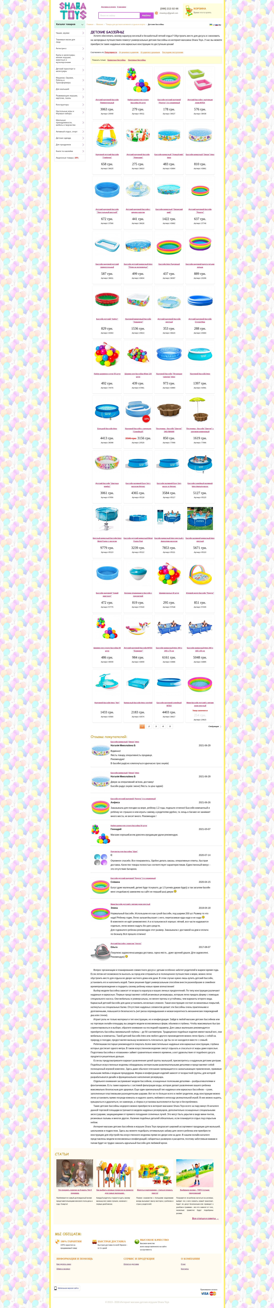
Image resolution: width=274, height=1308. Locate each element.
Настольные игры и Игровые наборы (65, 112)
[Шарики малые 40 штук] (169, 573)
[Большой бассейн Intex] (107, 409)
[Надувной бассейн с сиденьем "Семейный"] (138, 408)
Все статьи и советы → (205, 1218)
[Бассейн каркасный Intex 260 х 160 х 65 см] (200, 628)
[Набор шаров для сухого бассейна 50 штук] (138, 80)
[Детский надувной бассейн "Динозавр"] (138, 135)
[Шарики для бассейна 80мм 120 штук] (138, 354)
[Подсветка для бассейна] (101, 869)
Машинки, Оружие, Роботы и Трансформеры (65, 80)
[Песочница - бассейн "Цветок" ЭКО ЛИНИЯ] (169, 409)
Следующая (213, 726)
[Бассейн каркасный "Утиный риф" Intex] (169, 135)
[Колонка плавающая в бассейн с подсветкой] (138, 573)
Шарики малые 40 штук (169, 593)
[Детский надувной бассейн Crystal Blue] (200, 299)
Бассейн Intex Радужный (169, 264)
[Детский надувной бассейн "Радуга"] (200, 189)
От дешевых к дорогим (128, 52)
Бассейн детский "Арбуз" (107, 319)
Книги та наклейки (64, 151)
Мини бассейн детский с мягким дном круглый (130, 904)
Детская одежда (63, 138)
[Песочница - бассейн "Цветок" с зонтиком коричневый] (200, 409)
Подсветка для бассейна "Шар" (124, 852)
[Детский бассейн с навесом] (101, 961)
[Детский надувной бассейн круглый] (169, 299)
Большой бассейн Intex (107, 429)
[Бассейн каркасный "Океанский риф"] (169, 189)
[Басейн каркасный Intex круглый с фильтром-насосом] (169, 518)
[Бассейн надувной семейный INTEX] (169, 683)
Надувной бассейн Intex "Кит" (107, 703)
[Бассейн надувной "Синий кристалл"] (107, 572)
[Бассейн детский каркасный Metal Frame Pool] (138, 518)
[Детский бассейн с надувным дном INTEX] (200, 80)
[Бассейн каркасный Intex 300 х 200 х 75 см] (169, 628)
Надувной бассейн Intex (200, 374)
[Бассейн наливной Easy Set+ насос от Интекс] (169, 463)
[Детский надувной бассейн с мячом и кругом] (138, 189)
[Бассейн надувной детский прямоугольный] (107, 244)
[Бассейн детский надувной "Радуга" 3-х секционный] (169, 80)
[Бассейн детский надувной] (101, 816)
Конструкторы (62, 104)
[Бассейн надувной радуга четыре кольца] (200, 243)
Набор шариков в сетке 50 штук (107, 374)
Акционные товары (67, 158)
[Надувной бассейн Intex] (200, 354)
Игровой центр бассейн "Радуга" (200, 593)
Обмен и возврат (63, 1269)
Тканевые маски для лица (65, 40)
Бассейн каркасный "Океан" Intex (200, 155)
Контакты (185, 1269)
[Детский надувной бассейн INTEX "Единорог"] (138, 628)
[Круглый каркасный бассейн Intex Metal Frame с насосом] (107, 518)
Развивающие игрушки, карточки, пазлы (67, 96)
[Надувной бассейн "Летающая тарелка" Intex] (169, 354)
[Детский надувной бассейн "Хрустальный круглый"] (107, 189)
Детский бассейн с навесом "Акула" (126, 944)
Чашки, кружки (62, 33)
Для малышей (62, 89)
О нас (183, 1264)
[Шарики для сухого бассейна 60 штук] (107, 627)
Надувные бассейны (137, 60)
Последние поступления (172, 52)
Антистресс (61, 48)
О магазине (121, 7)
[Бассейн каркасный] (101, 759)
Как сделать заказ (64, 1264)
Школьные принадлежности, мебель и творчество (65, 122)
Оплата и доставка (131, 1264)
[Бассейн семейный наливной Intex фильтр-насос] (200, 463)
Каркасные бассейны (116, 60)
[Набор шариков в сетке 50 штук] (107, 354)
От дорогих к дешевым (150, 52)
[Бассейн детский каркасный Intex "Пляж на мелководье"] (138, 244)
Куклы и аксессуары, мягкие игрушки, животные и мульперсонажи (65, 58)
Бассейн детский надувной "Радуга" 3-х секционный (133, 799)
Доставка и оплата (108, 7)
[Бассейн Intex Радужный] (169, 244)
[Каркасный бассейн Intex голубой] (138, 683)
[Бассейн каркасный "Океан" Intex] (200, 135)
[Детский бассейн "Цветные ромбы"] (107, 462)
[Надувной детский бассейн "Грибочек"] (107, 135)
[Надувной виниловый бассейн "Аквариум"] (138, 299)
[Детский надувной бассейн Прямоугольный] (107, 80)
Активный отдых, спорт (66, 131)
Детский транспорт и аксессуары (65, 70)
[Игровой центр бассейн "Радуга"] (200, 573)
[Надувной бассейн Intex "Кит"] (107, 683)
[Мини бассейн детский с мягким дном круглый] (200, 683)
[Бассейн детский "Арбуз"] (107, 299)
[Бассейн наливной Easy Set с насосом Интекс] (138, 463)
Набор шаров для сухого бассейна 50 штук (129, 826)
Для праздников (63, 144)
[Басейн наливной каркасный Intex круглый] (200, 518)
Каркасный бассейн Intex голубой (138, 703)
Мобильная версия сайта (68, 1288)
